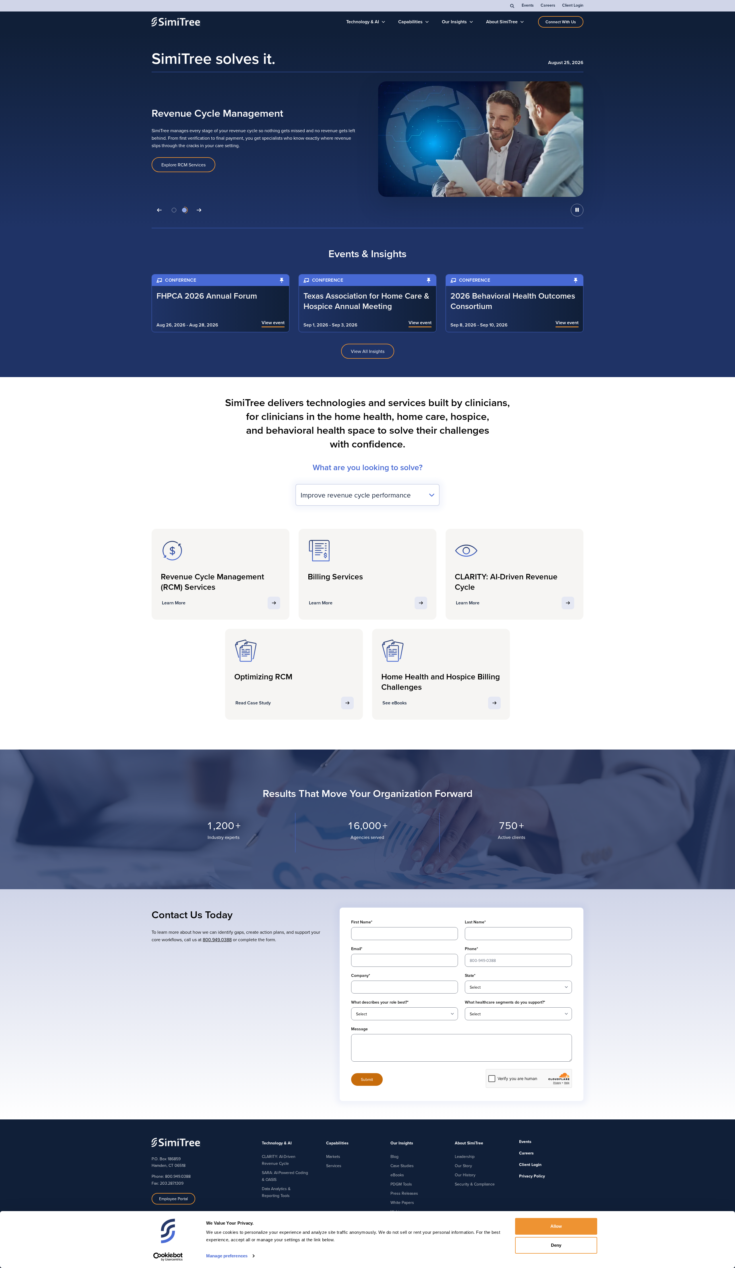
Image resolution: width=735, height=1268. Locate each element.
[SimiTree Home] (176, 21)
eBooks (397, 1175)
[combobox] (367, 495)
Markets (333, 1156)
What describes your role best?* (380, 1002)
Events (528, 5)
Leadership (465, 1156)
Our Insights (454, 21)
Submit (367, 1079)
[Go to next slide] (199, 210)
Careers (548, 5)
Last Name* (475, 922)
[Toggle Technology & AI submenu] (383, 22)
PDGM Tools (401, 1184)
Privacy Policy (532, 1176)
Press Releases (404, 1193)
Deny (556, 1245)
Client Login (572, 5)
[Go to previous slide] (159, 210)
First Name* (361, 922)
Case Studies (402, 1166)
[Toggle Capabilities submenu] (427, 22)
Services (333, 1166)
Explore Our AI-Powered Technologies (199, 165)
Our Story (463, 1166)
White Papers (402, 1202)
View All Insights (367, 351)
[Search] (512, 5)
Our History (465, 1175)
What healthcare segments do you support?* (505, 1002)
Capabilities (410, 21)
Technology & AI (362, 21)
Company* (360, 975)
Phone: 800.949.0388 (171, 1176)
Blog (394, 1156)
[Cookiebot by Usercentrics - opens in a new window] (168, 1256)
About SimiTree (502, 21)
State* (470, 975)
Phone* (471, 949)
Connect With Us (561, 22)
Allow (556, 1226)
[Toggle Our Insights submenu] (471, 22)
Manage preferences (226, 1255)
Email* (356, 949)
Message (359, 1029)
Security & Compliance (475, 1184)
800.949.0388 (217, 939)
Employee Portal (173, 1199)
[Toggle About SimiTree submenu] (522, 22)
